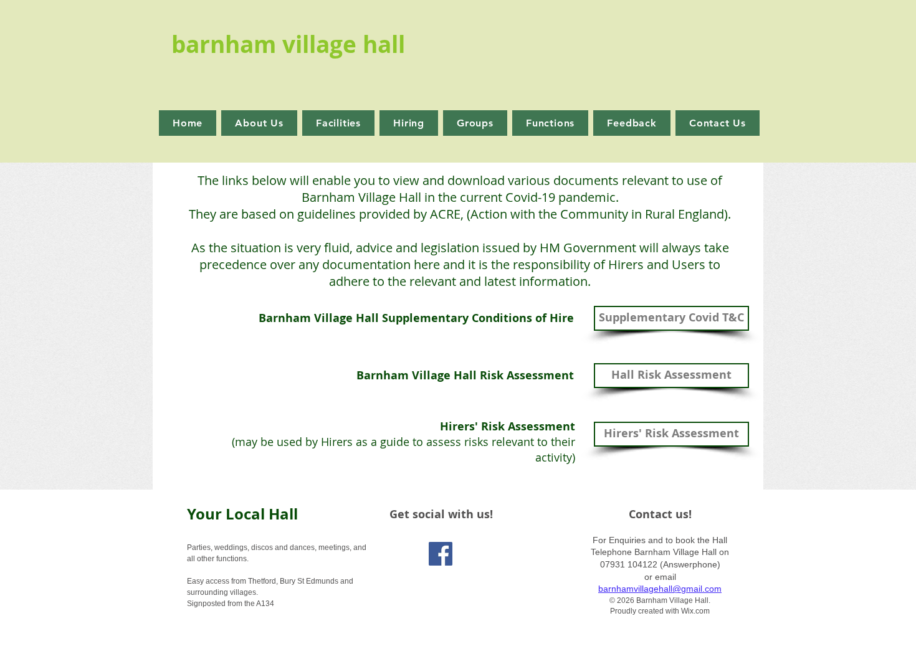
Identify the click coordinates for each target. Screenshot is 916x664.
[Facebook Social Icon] (440, 554)
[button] (408, 123)
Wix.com (695, 611)
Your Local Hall (242, 513)
